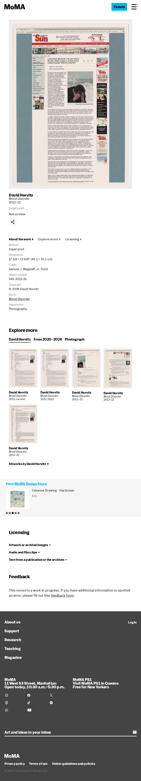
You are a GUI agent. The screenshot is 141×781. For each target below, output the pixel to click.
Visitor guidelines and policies (73, 763)
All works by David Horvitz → (29, 463)
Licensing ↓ (73, 239)
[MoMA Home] (14, 6)
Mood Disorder (19, 299)
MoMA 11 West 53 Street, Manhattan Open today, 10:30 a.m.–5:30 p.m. (34, 683)
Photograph (74, 339)
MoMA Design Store (30, 484)
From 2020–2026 (48, 339)
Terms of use (38, 763)
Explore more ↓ (49, 239)
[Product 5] (18, 513)
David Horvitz (21, 195)
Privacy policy (14, 763)
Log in (132, 622)
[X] (58, 695)
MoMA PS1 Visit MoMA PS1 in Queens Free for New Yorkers (95, 683)
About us (12, 622)
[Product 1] (7, 513)
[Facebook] (36, 695)
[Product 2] (10, 513)
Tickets (119, 7)
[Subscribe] (135, 732)
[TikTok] (36, 702)
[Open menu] (134, 6)
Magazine (12, 657)
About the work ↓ (21, 239)
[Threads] (14, 702)
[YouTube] (36, 710)
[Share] (13, 222)
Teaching (12, 648)
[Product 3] (13, 513)
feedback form (62, 595)
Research (12, 639)
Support (11, 631)
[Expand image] (70, 104)
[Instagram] (14, 695)
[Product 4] (16, 513)
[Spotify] (58, 702)
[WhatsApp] (14, 710)
